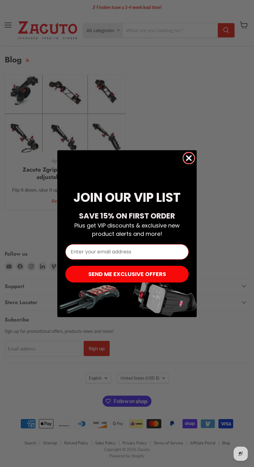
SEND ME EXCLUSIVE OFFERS (127, 274)
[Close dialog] (188, 158)
